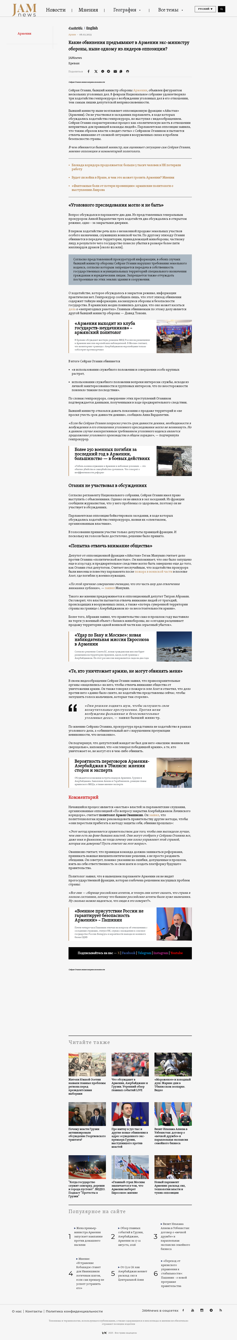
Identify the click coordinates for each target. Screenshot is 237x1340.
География (124, 10)
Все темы (168, 10)
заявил (110, 588)
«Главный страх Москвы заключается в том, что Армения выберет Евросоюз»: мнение (128, 1188)
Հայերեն (76, 28)
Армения (24, 34)
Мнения (88, 10)
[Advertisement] (130, 1003)
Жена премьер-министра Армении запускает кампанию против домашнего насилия (88, 1236)
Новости (56, 10)
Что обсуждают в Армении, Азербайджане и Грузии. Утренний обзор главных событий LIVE (130, 1085)
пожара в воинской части (154, 572)
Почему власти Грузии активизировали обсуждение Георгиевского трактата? (87, 1135)
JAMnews (75, 58)
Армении (140, 90)
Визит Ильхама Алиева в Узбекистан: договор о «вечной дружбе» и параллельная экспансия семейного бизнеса (171, 1136)
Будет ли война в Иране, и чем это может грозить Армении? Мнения (123, 178)
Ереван (74, 63)
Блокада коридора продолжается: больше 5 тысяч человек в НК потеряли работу (126, 167)
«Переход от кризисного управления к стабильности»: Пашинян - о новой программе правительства (174, 1273)
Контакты (33, 1311)
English (92, 28)
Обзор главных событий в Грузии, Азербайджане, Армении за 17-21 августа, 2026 (130, 1236)
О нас (17, 1311)
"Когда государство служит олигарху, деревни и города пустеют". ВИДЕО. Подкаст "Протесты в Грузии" (87, 1189)
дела (72, 309)
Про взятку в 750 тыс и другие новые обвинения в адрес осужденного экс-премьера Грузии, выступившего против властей (130, 1138)
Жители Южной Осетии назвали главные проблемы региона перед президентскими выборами (87, 1087)
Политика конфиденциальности (74, 1311)
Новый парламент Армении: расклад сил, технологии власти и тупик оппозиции (170, 1188)
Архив (73, 34)
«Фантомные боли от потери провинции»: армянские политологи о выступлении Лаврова (122, 188)
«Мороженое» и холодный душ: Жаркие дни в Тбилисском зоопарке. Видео (172, 1085)
